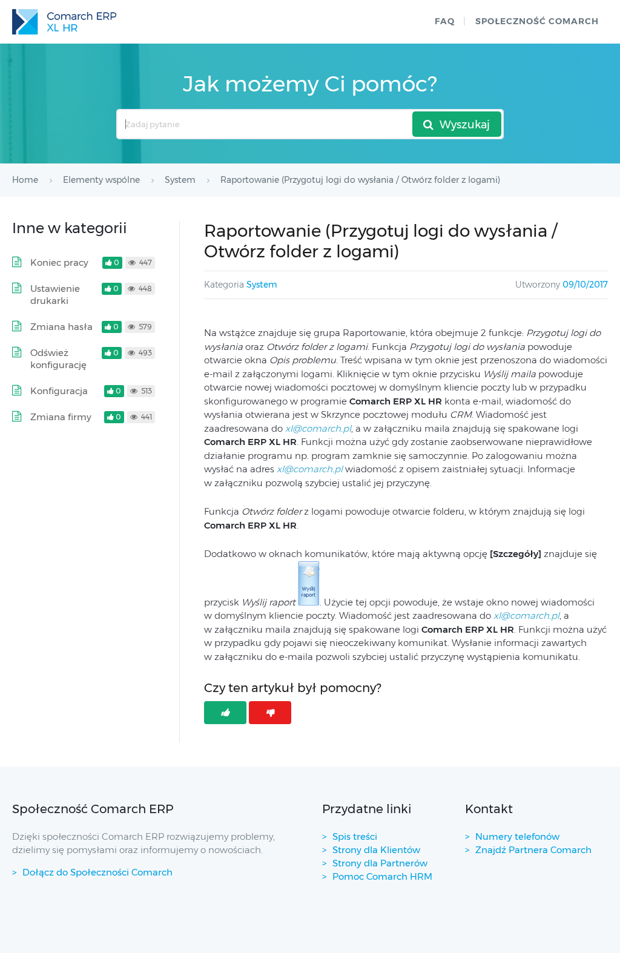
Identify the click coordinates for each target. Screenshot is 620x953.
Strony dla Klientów (376, 850)
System (261, 284)
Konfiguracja (59, 391)
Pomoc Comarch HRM (382, 876)
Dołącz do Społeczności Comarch (97, 872)
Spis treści (354, 836)
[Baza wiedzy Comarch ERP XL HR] (64, 22)
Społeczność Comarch (537, 21)
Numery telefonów (517, 836)
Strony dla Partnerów (379, 863)
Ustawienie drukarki (55, 294)
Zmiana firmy (60, 417)
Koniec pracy (59, 262)
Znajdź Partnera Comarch (533, 850)
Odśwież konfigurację (58, 359)
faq (445, 21)
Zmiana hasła (61, 326)
